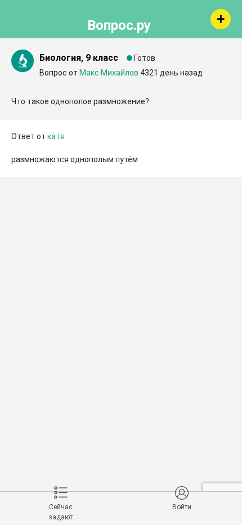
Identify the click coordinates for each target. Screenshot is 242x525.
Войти (181, 507)
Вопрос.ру (119, 23)
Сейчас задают (61, 512)
